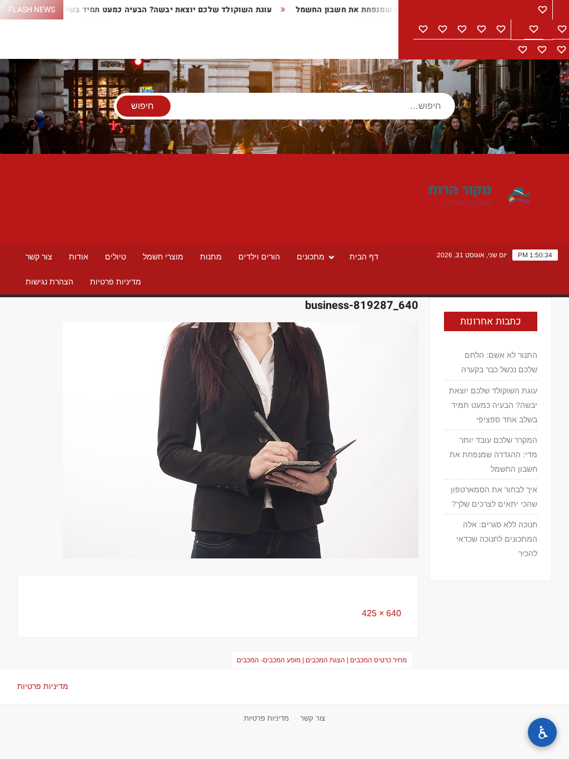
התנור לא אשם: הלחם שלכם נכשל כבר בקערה (499, 362)
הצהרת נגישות (49, 281)
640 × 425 (381, 613)
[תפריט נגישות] (542, 732)
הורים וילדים (259, 256)
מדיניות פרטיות (115, 281)
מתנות (211, 256)
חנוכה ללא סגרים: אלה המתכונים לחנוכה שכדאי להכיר (496, 539)
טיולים (115, 256)
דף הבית (364, 256)
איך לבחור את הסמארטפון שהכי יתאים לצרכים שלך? (494, 496)
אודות (78, 256)
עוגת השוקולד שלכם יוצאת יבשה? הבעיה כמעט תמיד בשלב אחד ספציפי (133, 10)
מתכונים (311, 256)
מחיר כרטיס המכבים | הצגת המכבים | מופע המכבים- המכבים (322, 660)
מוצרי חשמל (163, 256)
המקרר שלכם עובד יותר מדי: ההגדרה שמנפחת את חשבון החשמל (493, 454)
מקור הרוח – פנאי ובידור (441, 196)
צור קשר (39, 256)
